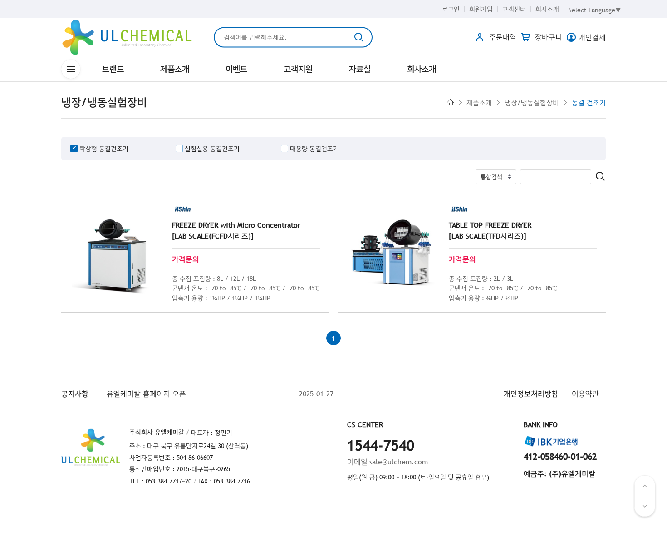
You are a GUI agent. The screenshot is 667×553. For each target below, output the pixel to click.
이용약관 (585, 394)
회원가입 (481, 9)
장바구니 (547, 37)
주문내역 (501, 37)
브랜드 (113, 69)
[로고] (127, 37)
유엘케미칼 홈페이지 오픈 (146, 394)
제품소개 (174, 69)
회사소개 (547, 9)
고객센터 (514, 9)
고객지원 (298, 69)
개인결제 (592, 37)
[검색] (600, 177)
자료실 (360, 69)
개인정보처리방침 (531, 394)
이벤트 (236, 69)
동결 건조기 (589, 102)
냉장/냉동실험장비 (532, 102)
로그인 (451, 9)
